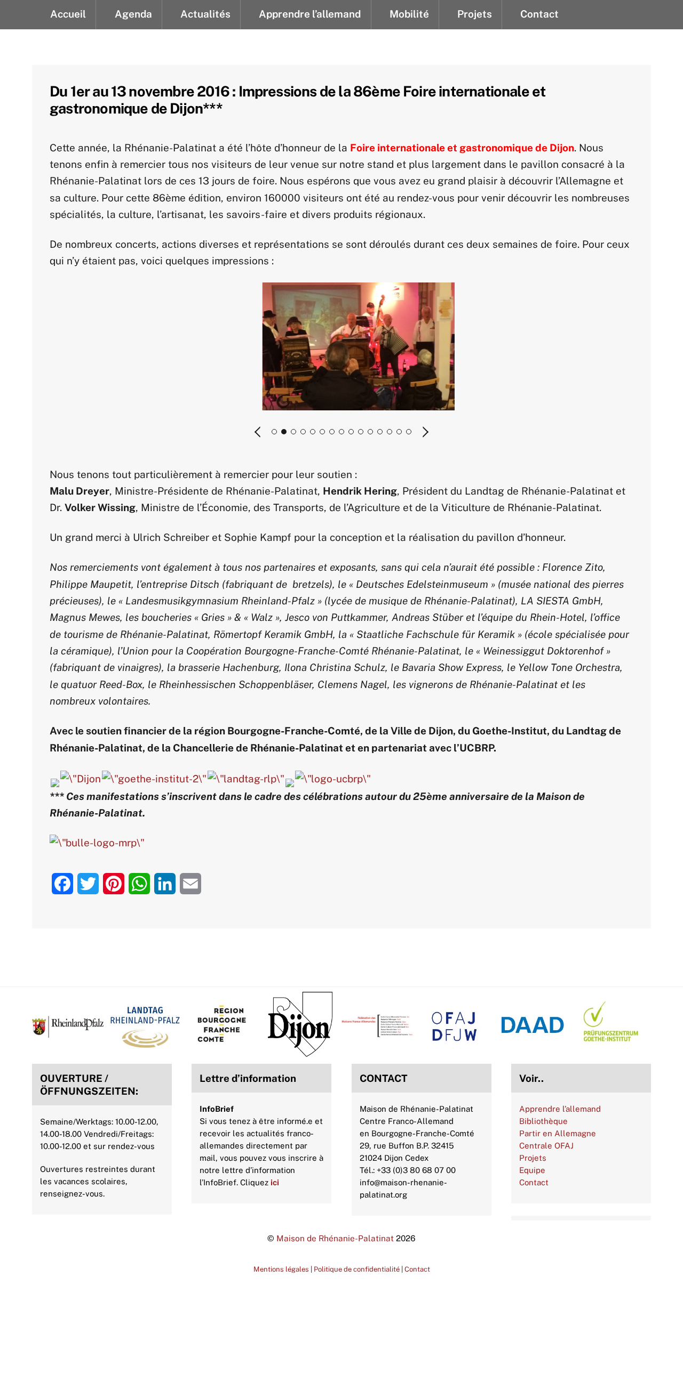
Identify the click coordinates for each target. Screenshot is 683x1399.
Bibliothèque (543, 1121)
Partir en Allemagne (557, 1133)
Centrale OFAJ (546, 1145)
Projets (532, 1157)
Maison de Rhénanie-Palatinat (335, 1238)
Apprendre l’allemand (560, 1108)
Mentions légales (281, 1269)
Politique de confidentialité (357, 1269)
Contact (534, 1182)
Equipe (532, 1170)
